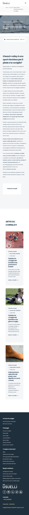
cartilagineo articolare (11, 169)
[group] (14, 39)
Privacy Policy (5, 504)
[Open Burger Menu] (25, 3)
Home (7, 7)
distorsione (9, 164)
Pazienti (11, 7)
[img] (21, 39)
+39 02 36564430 (7, 499)
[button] (5, 39)
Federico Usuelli (7, 22)
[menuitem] (9, 421)
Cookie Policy (12, 504)
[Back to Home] (6, 3)
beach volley (6, 66)
